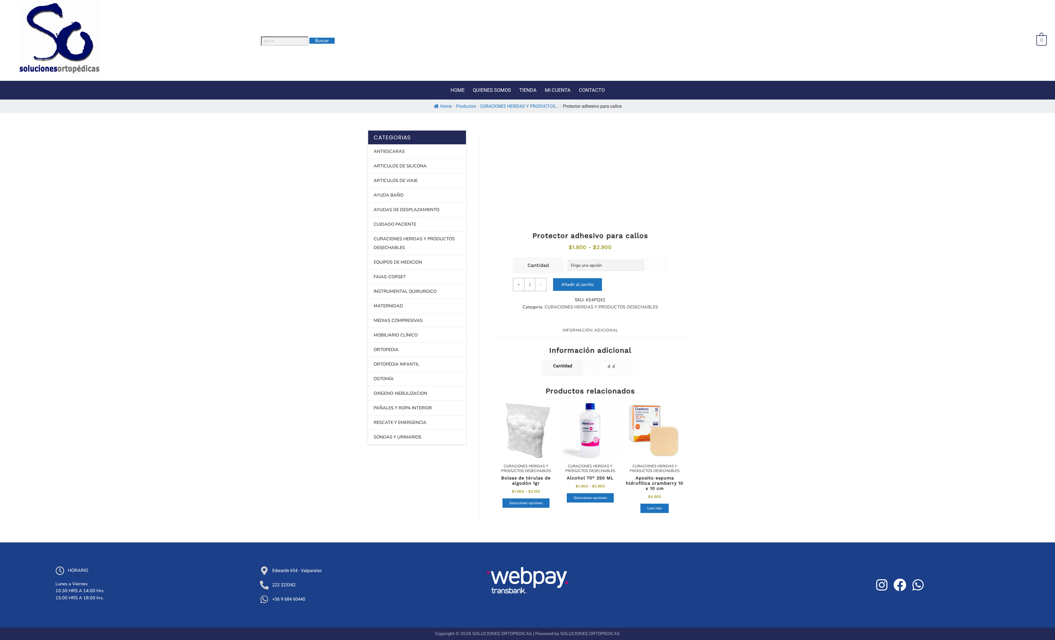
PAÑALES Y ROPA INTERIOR (403, 408)
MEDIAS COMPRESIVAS (398, 321)
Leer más (654, 508)
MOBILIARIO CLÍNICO (396, 335)
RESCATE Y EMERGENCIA (400, 423)
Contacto (592, 90)
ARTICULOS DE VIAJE (396, 181)
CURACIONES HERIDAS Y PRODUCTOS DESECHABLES (601, 307)
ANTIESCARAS (389, 151)
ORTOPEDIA (386, 350)
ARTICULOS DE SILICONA (400, 166)
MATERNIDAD (388, 306)
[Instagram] (882, 585)
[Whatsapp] (918, 585)
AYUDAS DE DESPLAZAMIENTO (406, 210)
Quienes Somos (492, 90)
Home (446, 106)
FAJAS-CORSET (390, 277)
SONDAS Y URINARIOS (397, 437)
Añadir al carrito (577, 285)
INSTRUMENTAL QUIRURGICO (405, 291)
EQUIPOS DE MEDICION (398, 262)
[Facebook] (900, 585)
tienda (528, 90)
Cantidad (538, 265)
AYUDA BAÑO (388, 195)
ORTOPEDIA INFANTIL (396, 364)
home (458, 90)
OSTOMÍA (384, 379)
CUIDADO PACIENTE (395, 224)
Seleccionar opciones (526, 503)
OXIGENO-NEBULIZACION (400, 393)
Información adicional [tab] (590, 330)
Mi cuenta (558, 90)
